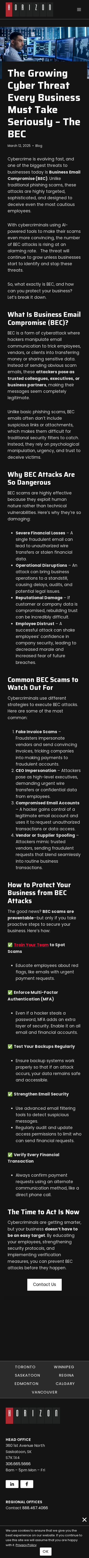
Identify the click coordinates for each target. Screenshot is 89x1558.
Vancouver (44, 1392)
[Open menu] (79, 9)
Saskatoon (27, 1375)
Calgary (65, 1383)
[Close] (84, 1519)
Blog (38, 146)
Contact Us (44, 1284)
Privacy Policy (26, 1545)
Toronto (25, 1367)
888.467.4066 (35, 1508)
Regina (66, 1375)
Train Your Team (31, 945)
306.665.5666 (18, 1464)
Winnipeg (64, 1367)
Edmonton (26, 1383)
